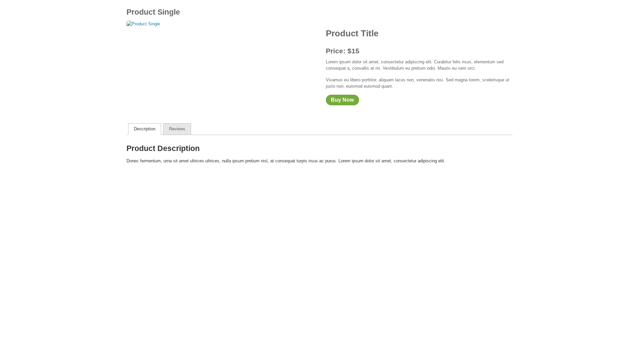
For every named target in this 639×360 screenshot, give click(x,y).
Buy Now (342, 100)
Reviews (177, 128)
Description (144, 128)
